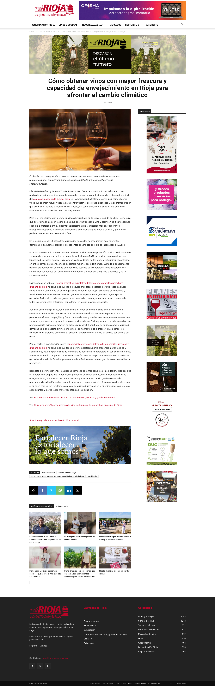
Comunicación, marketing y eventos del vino (105, 634)
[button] (182, 25)
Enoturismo (132, 24)
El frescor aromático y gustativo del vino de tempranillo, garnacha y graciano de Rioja (78, 405)
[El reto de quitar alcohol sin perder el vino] (115, 557)
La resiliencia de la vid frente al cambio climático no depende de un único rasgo (45, 540)
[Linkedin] (68, 490)
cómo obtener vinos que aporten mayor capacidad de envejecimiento (57, 476)
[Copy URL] (33, 490)
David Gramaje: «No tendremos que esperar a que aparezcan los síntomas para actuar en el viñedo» (79, 574)
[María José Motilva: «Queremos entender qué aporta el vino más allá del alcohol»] (45, 557)
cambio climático (48, 472)
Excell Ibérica (92, 476)
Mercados (115, 24)
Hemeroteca (90, 625)
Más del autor (62, 506)
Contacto (88, 638)
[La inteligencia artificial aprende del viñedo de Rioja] (80, 523)
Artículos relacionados (41, 506)
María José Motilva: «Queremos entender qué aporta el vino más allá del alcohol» (45, 574)
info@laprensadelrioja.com (56, 658)
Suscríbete (152, 24)
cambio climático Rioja (67, 472)
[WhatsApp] (60, 490)
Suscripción (89, 629)
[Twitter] (51, 490)
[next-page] (36, 582)
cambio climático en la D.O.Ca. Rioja (51, 199)
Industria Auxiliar (92, 24)
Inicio (31, 31)
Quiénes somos (91, 621)
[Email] (77, 490)
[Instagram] (40, 666)
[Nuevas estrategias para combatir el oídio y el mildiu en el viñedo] (115, 523)
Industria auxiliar (43, 31)
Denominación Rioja (43, 24)
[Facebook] (42, 490)
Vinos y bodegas (68, 24)
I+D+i (55, 31)
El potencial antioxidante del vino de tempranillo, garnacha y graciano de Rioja (74, 397)
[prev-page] (31, 582)
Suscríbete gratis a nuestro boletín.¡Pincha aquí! (54, 420)
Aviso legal (89, 643)
